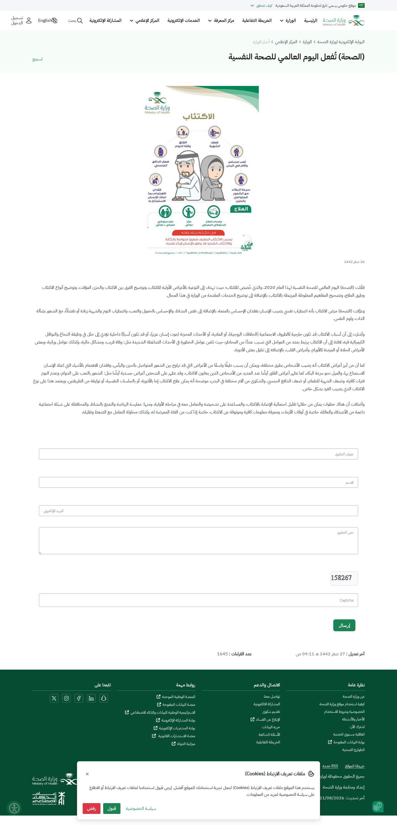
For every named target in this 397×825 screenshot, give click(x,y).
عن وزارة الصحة (354, 696)
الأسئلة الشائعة (269, 734)
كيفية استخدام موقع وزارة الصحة (342, 704)
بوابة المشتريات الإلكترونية (177, 728)
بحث (72, 20)
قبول (111, 808)
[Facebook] (79, 698)
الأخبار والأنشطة (353, 719)
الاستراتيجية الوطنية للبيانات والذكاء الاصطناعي (162, 712)
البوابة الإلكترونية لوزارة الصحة (341, 42)
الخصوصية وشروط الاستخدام (344, 711)
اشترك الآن (357, 727)
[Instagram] (66, 698)
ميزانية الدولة (186, 744)
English (45, 20)
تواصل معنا (272, 696)
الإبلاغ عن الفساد (268, 719)
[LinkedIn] (91, 698)
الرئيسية (310, 20)
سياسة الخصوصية (141, 808)
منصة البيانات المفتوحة (179, 704)
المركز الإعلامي (286, 42)
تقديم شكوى (271, 711)
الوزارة (307, 42)
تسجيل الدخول (17, 20)
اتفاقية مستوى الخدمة (349, 734)
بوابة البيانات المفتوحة (349, 742)
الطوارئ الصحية (353, 750)
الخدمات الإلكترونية (183, 20)
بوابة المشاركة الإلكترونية (178, 720)
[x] (54, 698)
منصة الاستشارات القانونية (176, 736)
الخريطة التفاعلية (257, 20)
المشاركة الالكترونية (267, 704)
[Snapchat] (103, 698)
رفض (91, 808)
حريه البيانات (271, 727)
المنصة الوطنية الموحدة (178, 697)
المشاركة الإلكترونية (105, 20)
